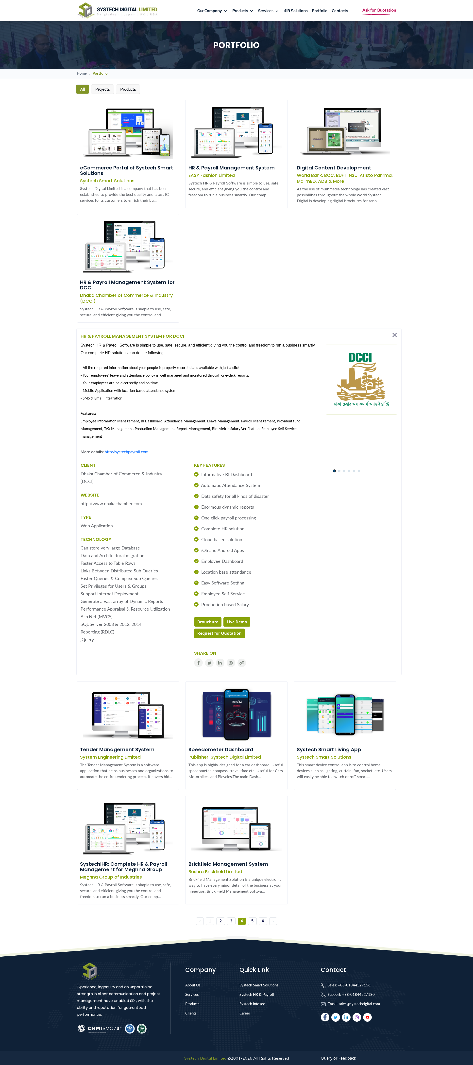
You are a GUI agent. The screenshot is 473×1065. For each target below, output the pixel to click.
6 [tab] (359, 471)
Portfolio (319, 10)
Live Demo (237, 622)
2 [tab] (339, 471)
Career (244, 1013)
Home (82, 73)
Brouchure (207, 622)
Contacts (340, 10)
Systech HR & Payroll (256, 995)
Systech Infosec (252, 1004)
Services (192, 995)
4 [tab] (349, 471)
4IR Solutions (296, 10)
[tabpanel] (346, 465)
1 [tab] (334, 471)
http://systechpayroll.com (126, 452)
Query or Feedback (338, 1058)
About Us (193, 985)
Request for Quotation (219, 633)
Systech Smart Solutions (258, 985)
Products (192, 1004)
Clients (191, 1013)
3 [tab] (344, 471)
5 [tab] (354, 471)
